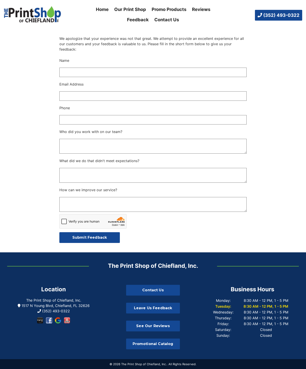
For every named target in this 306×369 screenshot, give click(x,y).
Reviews (201, 9)
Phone (64, 108)
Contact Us (166, 19)
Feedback (138, 19)
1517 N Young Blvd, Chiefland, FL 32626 (55, 305)
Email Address (71, 84)
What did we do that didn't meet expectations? (99, 161)
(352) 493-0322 (281, 15)
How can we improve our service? (88, 190)
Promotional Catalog (153, 344)
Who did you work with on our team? (90, 131)
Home (102, 9)
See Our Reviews (153, 326)
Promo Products (169, 9)
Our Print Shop (130, 9)
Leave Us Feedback (153, 308)
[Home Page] (32, 15)
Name (64, 60)
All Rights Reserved (182, 364)
